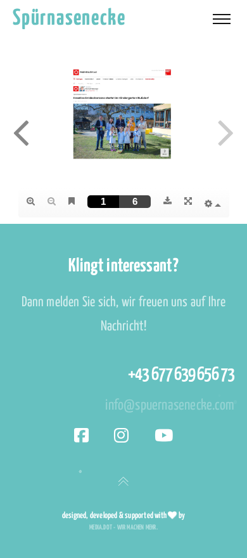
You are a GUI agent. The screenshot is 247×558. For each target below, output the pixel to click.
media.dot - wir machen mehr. (123, 527)
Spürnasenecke (69, 18)
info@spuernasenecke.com (169, 405)
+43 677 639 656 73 (181, 375)
